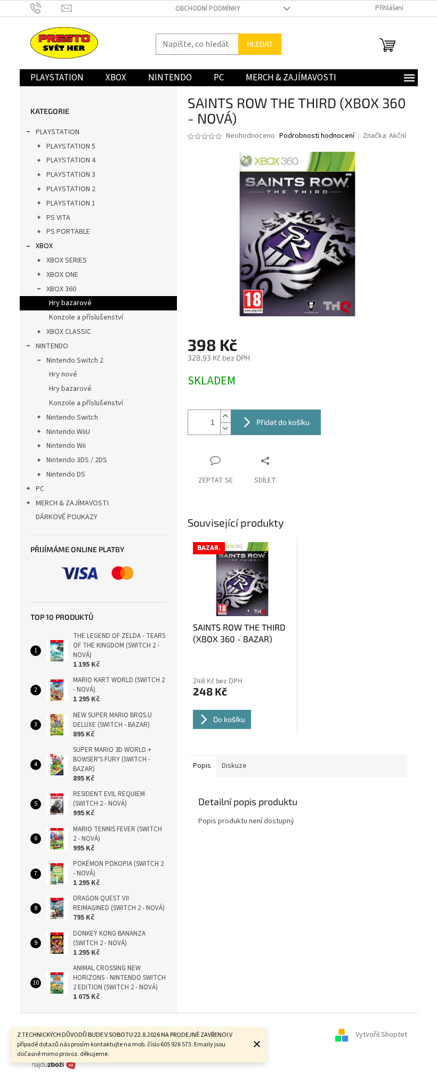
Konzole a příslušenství (86, 317)
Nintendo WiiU (68, 432)
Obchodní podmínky (207, 8)
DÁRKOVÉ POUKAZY (67, 517)
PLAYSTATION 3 (70, 174)
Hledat (260, 43)
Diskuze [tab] (234, 765)
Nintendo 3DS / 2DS (76, 460)
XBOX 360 (61, 289)
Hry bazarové (70, 303)
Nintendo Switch (72, 417)
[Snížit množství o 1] (225, 428)
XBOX (44, 246)
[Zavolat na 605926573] (46, 8)
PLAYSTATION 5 (70, 146)
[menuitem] (57, 77)
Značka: (384, 135)
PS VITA (58, 217)
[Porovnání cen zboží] (53, 1064)
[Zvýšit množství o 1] (225, 416)
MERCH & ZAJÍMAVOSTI (72, 503)
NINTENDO (52, 346)
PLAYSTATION (57, 132)
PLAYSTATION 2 (70, 189)
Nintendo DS (65, 474)
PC (40, 489)
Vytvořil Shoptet (381, 1034)
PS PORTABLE (68, 231)
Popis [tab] (202, 765)
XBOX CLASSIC (68, 331)
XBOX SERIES (66, 260)
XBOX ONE (62, 274)
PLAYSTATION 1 (70, 203)
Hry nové (63, 374)
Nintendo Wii (66, 445)
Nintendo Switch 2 (74, 360)
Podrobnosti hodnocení (316, 136)
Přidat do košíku (283, 422)
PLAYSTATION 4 (70, 160)
